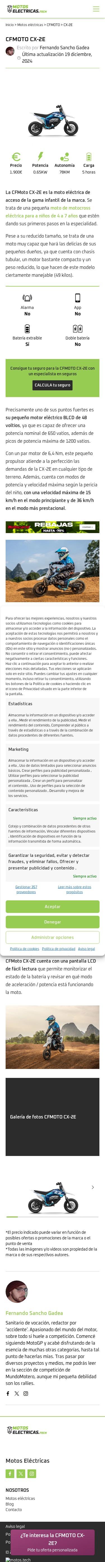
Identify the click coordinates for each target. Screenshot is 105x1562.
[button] (93, 1187)
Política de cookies (24, 949)
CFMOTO (53, 25)
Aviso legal (86, 949)
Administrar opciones (52, 937)
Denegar (52, 922)
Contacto (14, 1510)
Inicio (10, 25)
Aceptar (52, 906)
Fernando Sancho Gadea (64, 48)
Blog (10, 1504)
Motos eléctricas (30, 25)
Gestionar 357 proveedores (26, 890)
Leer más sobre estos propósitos (74, 890)
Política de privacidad (58, 949)
